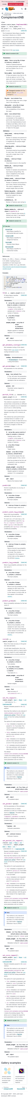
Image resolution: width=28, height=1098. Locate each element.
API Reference (8, 13)
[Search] (22, 9)
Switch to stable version (15, 4)
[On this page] (25, 9)
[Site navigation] (2, 9)
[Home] (2, 13)
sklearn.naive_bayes (18, 13)
